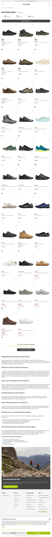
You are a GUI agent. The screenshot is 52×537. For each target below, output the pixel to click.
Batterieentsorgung (30, 509)
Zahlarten (41, 504)
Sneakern (40, 415)
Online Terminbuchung (31, 502)
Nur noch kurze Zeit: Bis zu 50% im (22, 1)
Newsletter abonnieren (9, 486)
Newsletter (16, 504)
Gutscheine (28, 504)
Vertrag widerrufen (43, 511)
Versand (40, 500)
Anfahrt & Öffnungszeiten (44, 497)
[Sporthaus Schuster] (26, 4)
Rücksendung (42, 502)
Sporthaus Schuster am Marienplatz (20, 376)
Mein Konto (28, 497)
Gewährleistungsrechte (44, 509)
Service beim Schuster (31, 500)
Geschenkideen (29, 506)
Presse (15, 506)
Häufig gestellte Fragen (44, 495)
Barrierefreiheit (42, 506)
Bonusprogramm (30, 495)
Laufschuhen (34, 415)
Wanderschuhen (5, 417)
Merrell (20, 373)
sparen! (35, 1)
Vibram (14, 373)
